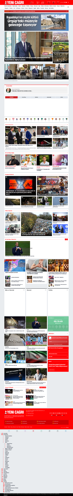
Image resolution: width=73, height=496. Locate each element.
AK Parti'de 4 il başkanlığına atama (11, 348)
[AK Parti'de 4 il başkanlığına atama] (14, 340)
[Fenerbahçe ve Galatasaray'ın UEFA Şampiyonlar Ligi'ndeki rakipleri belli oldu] (17, 248)
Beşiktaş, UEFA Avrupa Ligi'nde (11, 365)
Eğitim (38, 8)
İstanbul (42, 8)
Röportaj (7, 452)
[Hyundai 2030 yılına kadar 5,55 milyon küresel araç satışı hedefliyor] (14, 374)
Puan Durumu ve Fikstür (10, 423)
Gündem (11, 97)
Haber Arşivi (56, 423)
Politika (24, 97)
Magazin (7, 8)
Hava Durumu (24, 421)
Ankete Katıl (51, 369)
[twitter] (17, 431)
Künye (4, 479)
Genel (26, 8)
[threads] (57, 431)
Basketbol (9, 446)
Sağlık (34, 8)
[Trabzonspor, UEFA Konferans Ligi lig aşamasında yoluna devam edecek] (36, 340)
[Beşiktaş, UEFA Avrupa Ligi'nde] (14, 357)
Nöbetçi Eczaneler (9, 421)
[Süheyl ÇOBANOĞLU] (8, 90)
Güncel (22, 8)
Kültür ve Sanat (8, 449)
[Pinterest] (54, 413)
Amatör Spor (9, 443)
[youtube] (33, 431)
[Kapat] (72, 494)
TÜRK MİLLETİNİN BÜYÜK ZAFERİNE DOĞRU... (22, 91)
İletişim (4, 480)
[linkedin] (66, 431)
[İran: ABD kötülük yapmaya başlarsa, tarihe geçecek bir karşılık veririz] (36, 357)
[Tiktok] (61, 413)
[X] (52, 413)
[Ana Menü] (68, 7)
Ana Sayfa (5, 433)
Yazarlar (5, 471)
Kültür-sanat (29, 381)
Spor (61, 97)
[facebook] (9, 431)
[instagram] (25, 431)
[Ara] (68, 2)
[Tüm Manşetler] (67, 124)
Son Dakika (51, 8)
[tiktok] (49, 431)
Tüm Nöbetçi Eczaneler (58, 344)
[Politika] (67, 290)
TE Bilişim (67, 427)
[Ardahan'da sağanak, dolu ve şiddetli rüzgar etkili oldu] (14, 322)
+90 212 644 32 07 (30, 413)
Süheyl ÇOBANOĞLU (16, 89)
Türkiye (11, 8)
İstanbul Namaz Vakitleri (42, 421)
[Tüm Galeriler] (67, 174)
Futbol (8, 444)
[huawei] (63, 415)
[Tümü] (67, 152)
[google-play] (58, 415)
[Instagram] (55, 413)
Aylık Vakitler (51, 330)
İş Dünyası (18, 8)
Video (4, 470)
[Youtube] (59, 413)
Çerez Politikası (63, 493)
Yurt (14, 8)
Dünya (36, 97)
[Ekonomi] (45, 290)
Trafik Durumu (56, 421)
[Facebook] (50, 413)
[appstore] (53, 415)
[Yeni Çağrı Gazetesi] (14, 2)
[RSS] (66, 413)
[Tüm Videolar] (67, 210)
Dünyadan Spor (10, 447)
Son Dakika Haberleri (41, 423)
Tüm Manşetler (24, 423)
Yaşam (6, 451)
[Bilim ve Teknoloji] (23, 290)
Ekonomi (49, 97)
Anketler (5, 477)
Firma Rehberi (6, 472)
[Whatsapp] (64, 413)
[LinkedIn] (57, 413)
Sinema (46, 8)
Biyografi (31, 8)
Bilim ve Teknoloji (9, 290)
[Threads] (63, 413)
